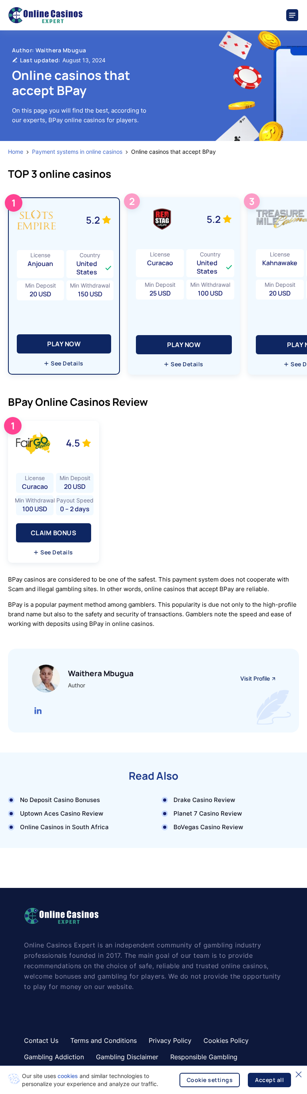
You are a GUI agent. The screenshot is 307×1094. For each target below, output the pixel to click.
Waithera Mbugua (61, 50)
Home (15, 152)
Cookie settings (210, 1080)
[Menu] (292, 15)
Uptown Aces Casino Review (61, 813)
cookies (68, 1075)
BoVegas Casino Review (208, 827)
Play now (64, 344)
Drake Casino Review (204, 800)
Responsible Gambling (203, 1057)
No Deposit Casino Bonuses (60, 800)
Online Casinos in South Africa (64, 827)
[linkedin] (38, 711)
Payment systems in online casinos (77, 152)
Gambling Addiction (54, 1057)
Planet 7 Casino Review (207, 813)
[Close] (298, 1074)
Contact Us (41, 1040)
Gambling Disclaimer (127, 1057)
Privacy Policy (170, 1040)
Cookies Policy (226, 1040)
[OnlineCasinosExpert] (45, 15)
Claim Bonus (54, 532)
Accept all (269, 1080)
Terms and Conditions (103, 1040)
